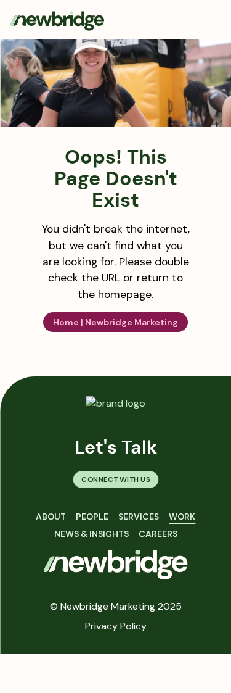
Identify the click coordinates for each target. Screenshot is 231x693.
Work (182, 516)
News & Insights (91, 533)
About (51, 516)
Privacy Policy (116, 626)
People (92, 516)
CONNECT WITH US (115, 479)
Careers (158, 533)
